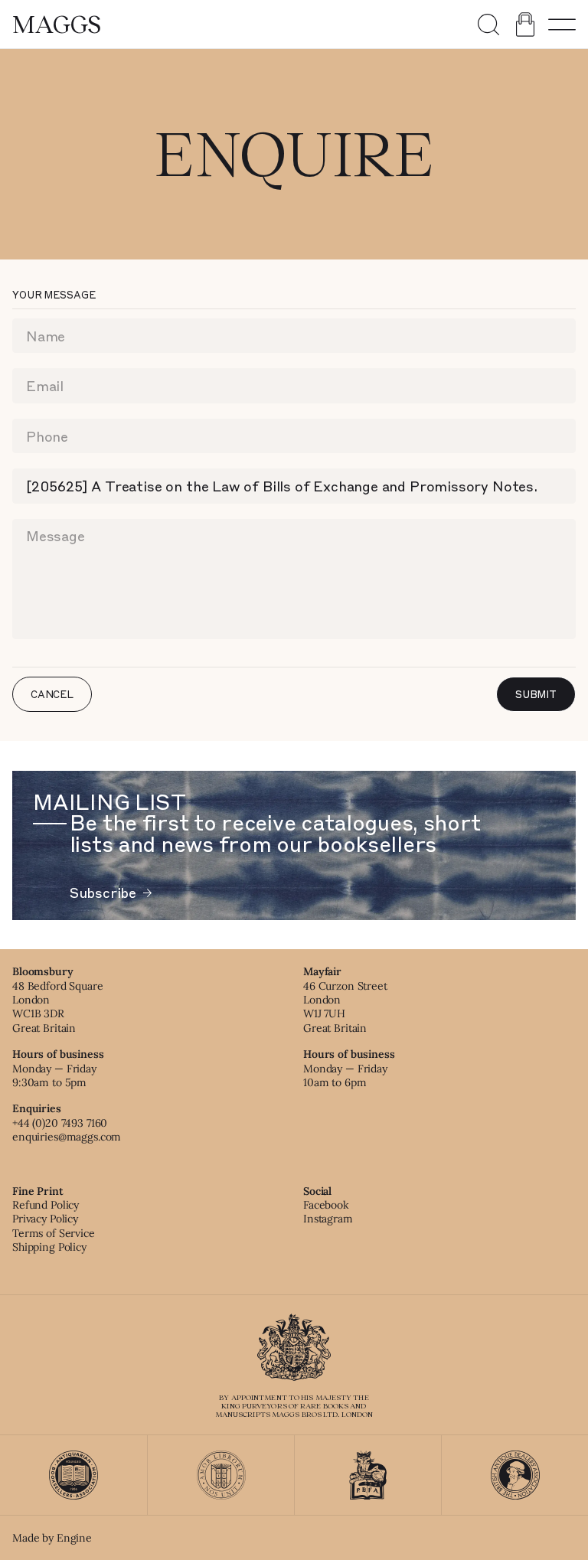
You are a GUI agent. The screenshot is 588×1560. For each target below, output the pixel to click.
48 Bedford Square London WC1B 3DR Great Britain (57, 1007)
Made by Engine (52, 1538)
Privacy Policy (45, 1218)
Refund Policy (45, 1205)
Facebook (326, 1205)
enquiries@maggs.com (66, 1137)
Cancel (52, 693)
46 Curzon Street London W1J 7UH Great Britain (345, 1007)
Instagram (328, 1218)
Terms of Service (53, 1233)
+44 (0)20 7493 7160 (59, 1123)
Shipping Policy (49, 1247)
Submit (536, 693)
